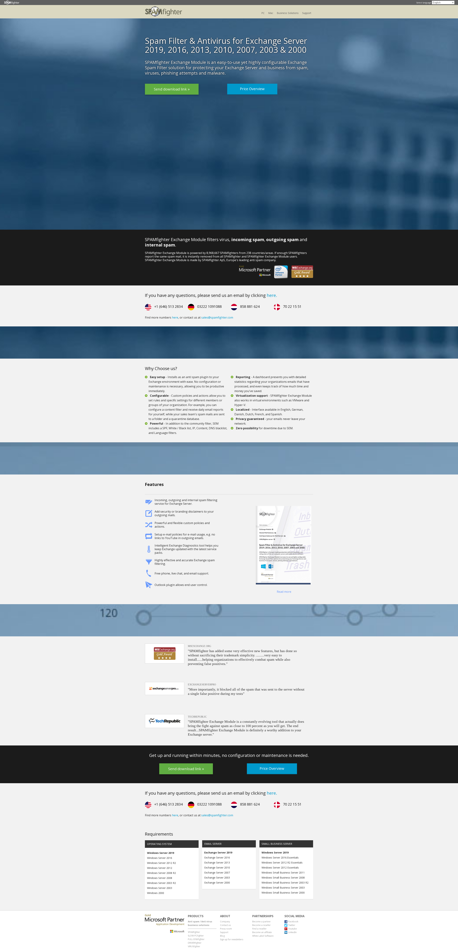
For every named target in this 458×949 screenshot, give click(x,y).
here (175, 317)
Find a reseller (259, 928)
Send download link (170, 91)
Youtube (292, 928)
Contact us (225, 925)
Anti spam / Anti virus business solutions (200, 923)
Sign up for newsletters (231, 939)
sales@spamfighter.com (217, 317)
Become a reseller (261, 925)
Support (306, 13)
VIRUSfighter (194, 946)
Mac (270, 13)
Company (225, 921)
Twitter (291, 925)
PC (263, 13)
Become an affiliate (262, 932)
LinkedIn (292, 932)
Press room (226, 928)
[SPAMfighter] (12, 2)
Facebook (293, 921)
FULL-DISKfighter (196, 939)
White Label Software (263, 935)
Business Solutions (288, 13)
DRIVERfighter (194, 942)
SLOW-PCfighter (196, 935)
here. (272, 295)
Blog (222, 935)
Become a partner (261, 921)
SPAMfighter (194, 932)
